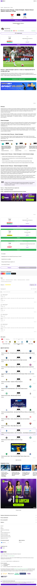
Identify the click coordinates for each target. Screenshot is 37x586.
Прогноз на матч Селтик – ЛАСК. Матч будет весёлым (11, 395)
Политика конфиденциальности (5, 532)
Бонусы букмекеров (4, 517)
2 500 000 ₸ (27, 223)
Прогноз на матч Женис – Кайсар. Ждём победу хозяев (11, 425)
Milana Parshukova (5, 294)
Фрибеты (2, 522)
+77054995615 (5, 565)
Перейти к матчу (18, 20)
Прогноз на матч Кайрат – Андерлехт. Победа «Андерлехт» (12, 381)
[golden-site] (5, 574)
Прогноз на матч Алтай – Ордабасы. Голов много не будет (11, 439)
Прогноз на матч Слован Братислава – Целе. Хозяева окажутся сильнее (14, 388)
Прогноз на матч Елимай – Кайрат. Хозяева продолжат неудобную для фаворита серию (6, 147)
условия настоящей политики (27, 582)
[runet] (1, 574)
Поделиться (32, 284)
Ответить (35, 321)
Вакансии (2, 528)
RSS (1, 531)
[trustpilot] (17, 574)
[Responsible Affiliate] (4, 577)
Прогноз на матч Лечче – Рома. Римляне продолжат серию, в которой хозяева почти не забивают (20, 147)
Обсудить (9, 267)
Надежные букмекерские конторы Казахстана (9, 515)
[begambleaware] (23, 574)
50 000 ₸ (27, 247)
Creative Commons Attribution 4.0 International (21, 568)
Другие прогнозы (5, 347)
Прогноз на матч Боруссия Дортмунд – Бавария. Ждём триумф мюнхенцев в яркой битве (17, 366)
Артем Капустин (7, 28)
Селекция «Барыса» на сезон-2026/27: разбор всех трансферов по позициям (26, 474)
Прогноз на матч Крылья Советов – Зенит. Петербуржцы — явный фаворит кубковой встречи (18, 432)
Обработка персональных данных (6, 536)
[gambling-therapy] (29, 574)
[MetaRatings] (4, 552)
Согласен (18, 584)
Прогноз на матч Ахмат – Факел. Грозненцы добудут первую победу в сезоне (15, 456)
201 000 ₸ (27, 235)
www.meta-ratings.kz (11, 555)
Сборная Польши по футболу (6, 281)
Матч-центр (3, 336)
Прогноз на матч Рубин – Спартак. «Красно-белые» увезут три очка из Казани (15, 418)
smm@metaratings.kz (6, 564)
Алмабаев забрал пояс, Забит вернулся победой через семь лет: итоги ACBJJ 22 (16, 474)
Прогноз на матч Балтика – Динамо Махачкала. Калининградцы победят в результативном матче (17, 374)
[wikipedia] (11, 574)
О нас (1, 527)
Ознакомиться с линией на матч (18, 79)
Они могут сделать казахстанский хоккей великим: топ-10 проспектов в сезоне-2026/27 (4, 474)
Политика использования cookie (5, 535)
